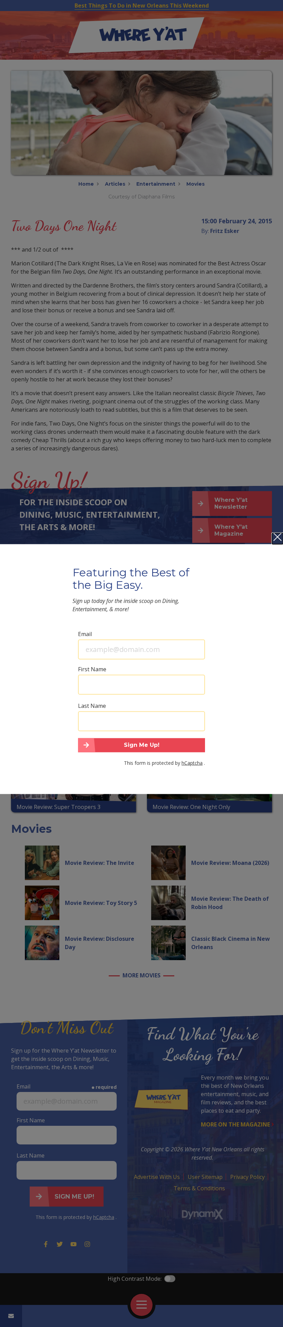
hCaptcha (192, 763)
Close (277, 538)
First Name (92, 669)
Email (85, 633)
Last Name (92, 705)
